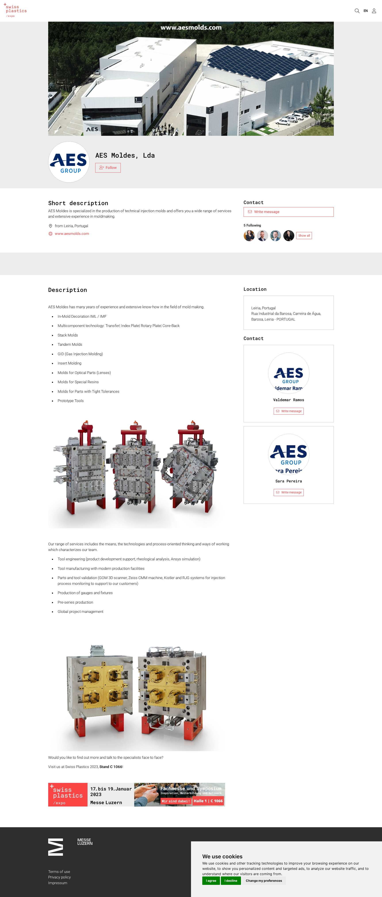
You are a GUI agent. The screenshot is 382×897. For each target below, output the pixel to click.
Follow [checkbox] (111, 167)
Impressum (57, 883)
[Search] (357, 11)
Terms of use (59, 871)
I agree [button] (211, 880)
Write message (266, 212)
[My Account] (374, 11)
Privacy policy (59, 877)
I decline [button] (231, 880)
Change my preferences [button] (264, 880)
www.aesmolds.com (72, 233)
